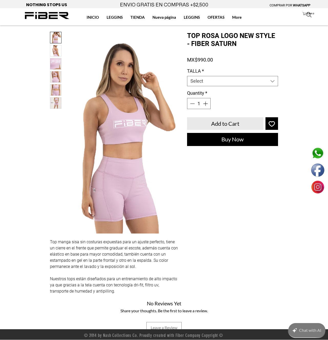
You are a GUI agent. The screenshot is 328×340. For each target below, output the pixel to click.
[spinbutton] (199, 103)
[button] (313, 13)
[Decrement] (192, 103)
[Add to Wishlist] (271, 123)
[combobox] (232, 81)
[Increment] (206, 103)
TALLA (195, 71)
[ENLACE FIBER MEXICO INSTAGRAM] (318, 187)
